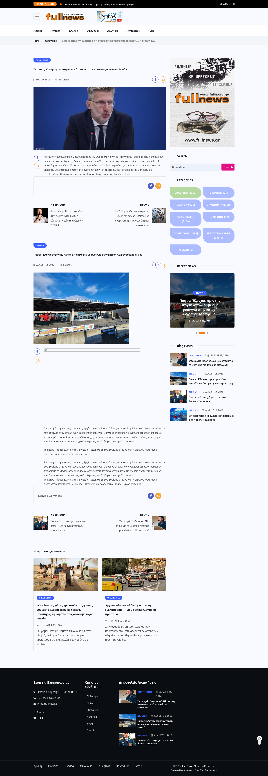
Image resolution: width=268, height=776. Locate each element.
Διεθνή (219, 192)
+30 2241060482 (48, 698)
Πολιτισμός (133, 30)
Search (228, 167)
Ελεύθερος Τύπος (80, 454)
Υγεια (151, 30)
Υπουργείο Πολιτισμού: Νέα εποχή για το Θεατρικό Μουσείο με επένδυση (156, 704)
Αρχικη (38, 30)
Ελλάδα (73, 30)
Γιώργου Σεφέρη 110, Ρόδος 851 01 (57, 692)
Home (36, 40)
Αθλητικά (112, 30)
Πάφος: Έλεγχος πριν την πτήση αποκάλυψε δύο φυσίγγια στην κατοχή (155, 723)
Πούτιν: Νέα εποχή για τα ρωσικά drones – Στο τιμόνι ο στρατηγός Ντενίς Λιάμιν (200, 309)
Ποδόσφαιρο (186, 219)
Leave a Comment (50, 496)
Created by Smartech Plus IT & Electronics (194, 770)
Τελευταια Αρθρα (219, 235)
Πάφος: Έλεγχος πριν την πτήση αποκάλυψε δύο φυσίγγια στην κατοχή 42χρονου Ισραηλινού (106, 449)
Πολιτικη (55, 30)
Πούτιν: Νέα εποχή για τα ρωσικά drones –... (99, 4)
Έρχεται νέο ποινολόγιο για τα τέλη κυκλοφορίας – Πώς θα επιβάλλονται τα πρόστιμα (130, 609)
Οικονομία (93, 30)
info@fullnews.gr (48, 704)
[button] (197, 333)
